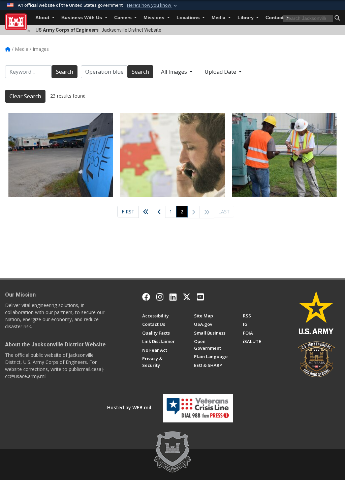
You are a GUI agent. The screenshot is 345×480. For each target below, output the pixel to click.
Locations (189, 17)
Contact (275, 17)
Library (246, 17)
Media (219, 17)
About (43, 17)
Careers (123, 17)
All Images (174, 71)
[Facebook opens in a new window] (146, 297)
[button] (152, 5)
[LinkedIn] (173, 297)
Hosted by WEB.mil (129, 407)
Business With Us (82, 17)
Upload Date (221, 71)
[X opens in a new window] (187, 297)
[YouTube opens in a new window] (200, 297)
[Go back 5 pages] (145, 212)
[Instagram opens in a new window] (159, 297)
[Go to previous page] (159, 212)
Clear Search (25, 96)
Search (64, 71)
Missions (155, 17)
